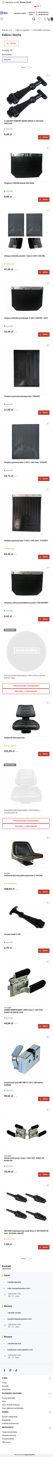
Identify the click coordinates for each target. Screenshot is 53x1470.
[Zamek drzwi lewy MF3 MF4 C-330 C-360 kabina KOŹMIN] (26, 1058)
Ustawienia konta (9, 1435)
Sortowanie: (7, 54)
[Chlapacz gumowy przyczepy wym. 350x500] (26, 369)
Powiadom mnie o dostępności (26, 686)
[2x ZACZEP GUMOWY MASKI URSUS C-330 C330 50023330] (26, 97)
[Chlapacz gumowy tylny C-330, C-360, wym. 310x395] (26, 441)
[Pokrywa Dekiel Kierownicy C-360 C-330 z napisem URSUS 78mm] (26, 651)
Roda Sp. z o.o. (7, 30)
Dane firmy (6, 1389)
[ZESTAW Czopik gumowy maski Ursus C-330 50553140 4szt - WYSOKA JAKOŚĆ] (26, 1207)
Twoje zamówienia (9, 1432)
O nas (4, 1383)
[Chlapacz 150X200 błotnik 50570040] (26, 164)
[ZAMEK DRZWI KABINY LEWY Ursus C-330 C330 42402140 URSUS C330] (26, 983)
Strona (23, 67)
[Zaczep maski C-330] (26, 917)
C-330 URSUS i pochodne (41, 30)
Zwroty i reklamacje (9, 1417)
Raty (4, 1401)
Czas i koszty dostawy (11, 1405)
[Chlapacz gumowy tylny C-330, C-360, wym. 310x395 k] (26, 514)
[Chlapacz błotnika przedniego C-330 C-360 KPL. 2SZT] (26, 299)
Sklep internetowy (24, 1454)
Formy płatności (8, 1398)
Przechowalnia (8, 1439)
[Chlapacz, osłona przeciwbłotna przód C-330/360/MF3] (26, 584)
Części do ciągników (22, 30)
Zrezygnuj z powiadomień (26, 691)
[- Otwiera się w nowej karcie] (4, 1370)
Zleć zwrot (6, 1442)
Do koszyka (44, 137)
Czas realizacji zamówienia (12, 1408)
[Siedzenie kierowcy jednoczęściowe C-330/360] (26, 854)
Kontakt (5, 1386)
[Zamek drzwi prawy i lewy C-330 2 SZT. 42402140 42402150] (26, 1131)
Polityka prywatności (10, 1423)
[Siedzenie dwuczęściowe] (26, 719)
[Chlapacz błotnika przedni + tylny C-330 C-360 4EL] (26, 232)
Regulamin (6, 1420)
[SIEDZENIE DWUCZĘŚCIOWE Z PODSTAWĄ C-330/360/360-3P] (26, 786)
